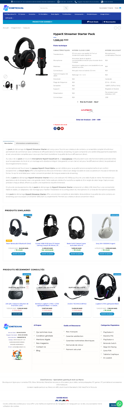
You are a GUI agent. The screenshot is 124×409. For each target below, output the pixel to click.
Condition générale (44, 336)
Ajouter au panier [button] (18, 253)
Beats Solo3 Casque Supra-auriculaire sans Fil (76, 244)
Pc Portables (43, 14)
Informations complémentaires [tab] (27, 143)
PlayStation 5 (108, 332)
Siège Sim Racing (109, 347)
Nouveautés (110, 22)
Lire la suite (17, 314)
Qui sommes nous (44, 332)
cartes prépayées (85, 382)
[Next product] (115, 27)
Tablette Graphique (111, 354)
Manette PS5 (108, 336)
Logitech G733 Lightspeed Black (107, 304)
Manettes (48, 382)
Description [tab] (8, 143)
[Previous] (6, 55)
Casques (26, 28)
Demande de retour (74, 345)
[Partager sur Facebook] (55, 128)
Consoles (32, 14)
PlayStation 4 (108, 340)
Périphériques (92, 14)
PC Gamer (21, 14)
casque (35, 168)
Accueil (6, 28)
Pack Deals (93, 22)
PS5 (29, 382)
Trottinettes (66, 14)
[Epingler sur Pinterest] (62, 128)
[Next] (47, 55)
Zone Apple (55, 14)
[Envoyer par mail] (58, 128)
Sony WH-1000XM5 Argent (105, 243)
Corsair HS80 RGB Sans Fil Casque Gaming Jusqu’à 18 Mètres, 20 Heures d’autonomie (47, 244)
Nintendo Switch (109, 343)
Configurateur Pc (10, 14)
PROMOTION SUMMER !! (42, 22)
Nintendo (40, 382)
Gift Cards (8, 18)
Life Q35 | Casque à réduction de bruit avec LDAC (17, 304)
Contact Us (41, 347)
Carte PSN (107, 351)
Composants (79, 14)
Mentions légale (43, 339)
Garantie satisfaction (74, 336)
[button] (106, 8)
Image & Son (104, 14)
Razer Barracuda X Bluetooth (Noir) (18, 243)
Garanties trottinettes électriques (80, 341)
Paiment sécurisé (73, 349)
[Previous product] (119, 27)
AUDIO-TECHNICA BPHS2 (77, 304)
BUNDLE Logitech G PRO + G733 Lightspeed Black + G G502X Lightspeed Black (47, 304)
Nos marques (72, 332)
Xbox (34, 382)
